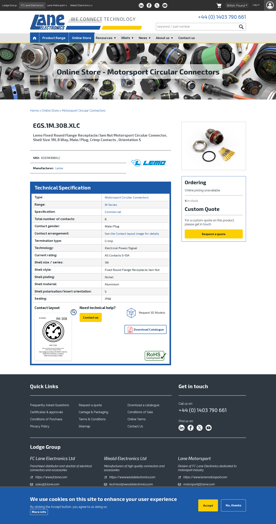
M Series (111, 204)
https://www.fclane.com (51, 477)
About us (163, 38)
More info (39, 511)
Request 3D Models (151, 312)
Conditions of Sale (140, 412)
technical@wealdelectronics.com (131, 484)
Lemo (59, 168)
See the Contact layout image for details (132, 233)
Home (34, 110)
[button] (270, 5)
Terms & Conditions (92, 419)
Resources (104, 38)
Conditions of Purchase (46, 419)
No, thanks (233, 505)
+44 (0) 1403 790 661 (222, 17)
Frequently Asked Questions (49, 405)
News (143, 38)
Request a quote (213, 234)
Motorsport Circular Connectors (84, 110)
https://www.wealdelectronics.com (132, 477)
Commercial (113, 212)
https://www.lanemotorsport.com (204, 477)
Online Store (81, 38)
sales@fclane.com (47, 484)
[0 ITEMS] (218, 5)
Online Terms (136, 419)
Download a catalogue (143, 405)
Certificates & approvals (46, 412)
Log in (256, 4)
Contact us (186, 38)
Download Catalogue (148, 329)
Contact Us (135, 426)
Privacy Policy (39, 426)
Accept (208, 505)
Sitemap (84, 426)
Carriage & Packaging (93, 412)
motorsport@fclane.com (198, 484)
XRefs (125, 38)
